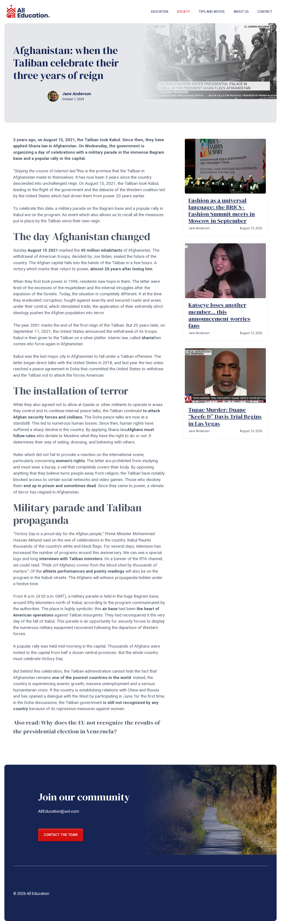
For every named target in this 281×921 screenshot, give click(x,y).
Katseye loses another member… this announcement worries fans (219, 315)
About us (241, 12)
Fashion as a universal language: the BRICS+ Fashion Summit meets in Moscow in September (221, 210)
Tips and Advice (212, 12)
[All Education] (28, 11)
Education (159, 12)
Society (183, 12)
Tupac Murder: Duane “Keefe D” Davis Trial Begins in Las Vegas (225, 416)
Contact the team (60, 835)
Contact (265, 12)
